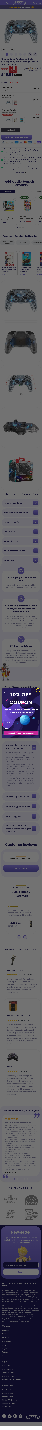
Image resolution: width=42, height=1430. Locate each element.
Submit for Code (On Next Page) (21, 733)
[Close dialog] (38, 690)
